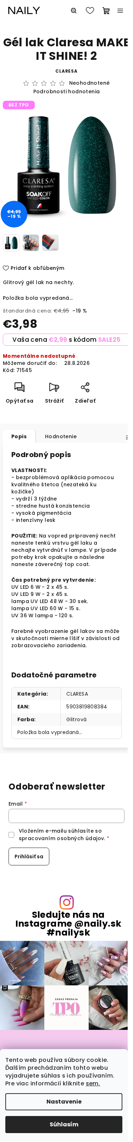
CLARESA (77, 693)
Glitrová (76, 719)
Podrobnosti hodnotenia (66, 91)
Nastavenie (64, 1102)
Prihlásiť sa (29, 856)
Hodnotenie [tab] (61, 436)
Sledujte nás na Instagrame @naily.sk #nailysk (68, 923)
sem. (93, 1083)
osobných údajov (80, 838)
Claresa (66, 71)
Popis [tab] (19, 436)
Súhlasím (64, 1124)
